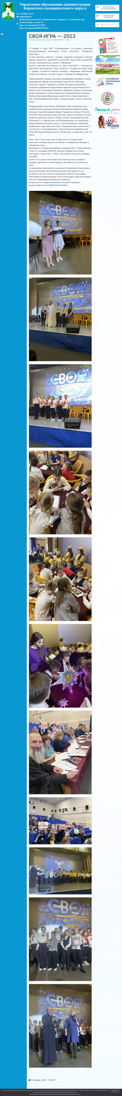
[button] (2, 34)
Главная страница (36, 40)
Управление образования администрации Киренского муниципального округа (55, 6)
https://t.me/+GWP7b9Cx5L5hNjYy (52, 185)
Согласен (114, 1091)
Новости (48, 40)
